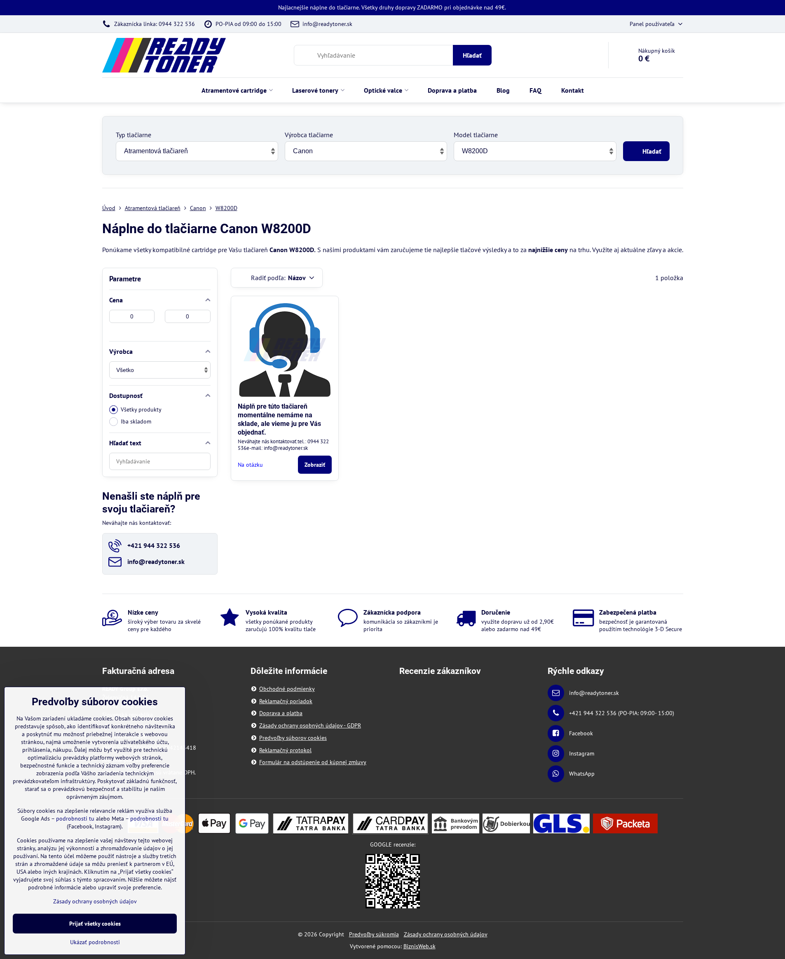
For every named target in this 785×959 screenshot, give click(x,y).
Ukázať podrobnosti (95, 942)
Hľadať (472, 55)
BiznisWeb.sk (419, 946)
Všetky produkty (141, 409)
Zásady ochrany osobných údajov (445, 934)
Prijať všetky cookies (95, 923)
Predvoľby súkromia (374, 934)
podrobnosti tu (75, 818)
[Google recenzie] (393, 880)
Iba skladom (136, 421)
